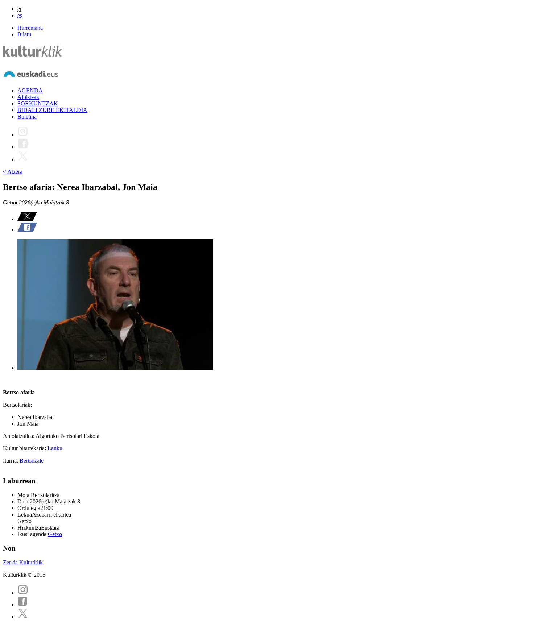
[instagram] (22, 593)
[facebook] (22, 604)
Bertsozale (32, 460)
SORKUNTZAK (37, 103)
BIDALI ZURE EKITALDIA (52, 110)
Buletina (27, 116)
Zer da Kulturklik (23, 562)
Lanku (54, 448)
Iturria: (11, 460)
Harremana (30, 28)
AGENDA (30, 90)
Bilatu (24, 34)
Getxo (55, 534)
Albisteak (28, 97)
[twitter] (22, 617)
